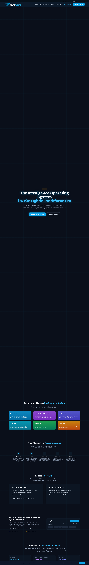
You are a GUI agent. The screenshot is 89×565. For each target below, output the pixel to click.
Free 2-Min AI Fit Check (79, 4)
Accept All (82, 562)
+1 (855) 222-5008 (67, 4)
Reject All (66, 562)
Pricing (52, 4)
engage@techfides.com (76, 1)
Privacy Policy (53, 562)
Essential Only (74, 562)
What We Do (37, 4)
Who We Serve (46, 4)
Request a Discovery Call (37, 214)
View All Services (53, 214)
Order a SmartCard (65, 1)
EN (84, 1)
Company (58, 4)
